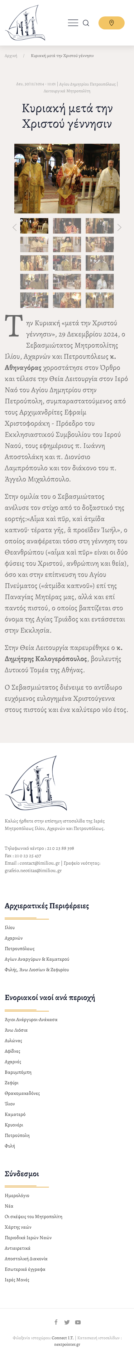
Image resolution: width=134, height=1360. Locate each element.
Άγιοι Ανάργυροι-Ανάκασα (31, 1019)
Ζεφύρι (11, 1082)
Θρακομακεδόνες (22, 1093)
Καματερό (15, 1114)
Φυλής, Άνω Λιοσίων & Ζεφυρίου (37, 969)
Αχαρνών (14, 938)
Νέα (9, 1206)
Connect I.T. (63, 1338)
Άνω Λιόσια (16, 1030)
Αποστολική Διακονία (26, 1258)
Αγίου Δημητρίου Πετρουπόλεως (87, 84)
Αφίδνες (12, 1051)
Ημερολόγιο (17, 1195)
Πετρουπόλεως (20, 948)
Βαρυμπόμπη (18, 1072)
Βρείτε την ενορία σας (111, 22)
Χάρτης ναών (18, 1227)
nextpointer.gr (67, 1344)
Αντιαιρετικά (18, 1248)
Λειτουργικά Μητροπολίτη (67, 91)
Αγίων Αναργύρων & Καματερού (37, 959)
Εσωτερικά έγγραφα (25, 1269)
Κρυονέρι (14, 1124)
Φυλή (10, 1146)
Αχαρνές (13, 1061)
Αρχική (11, 56)
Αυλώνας (13, 1040)
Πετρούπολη (17, 1135)
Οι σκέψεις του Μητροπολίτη (33, 1216)
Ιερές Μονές (17, 1279)
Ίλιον (10, 1103)
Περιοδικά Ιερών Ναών (28, 1237)
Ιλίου (10, 927)
